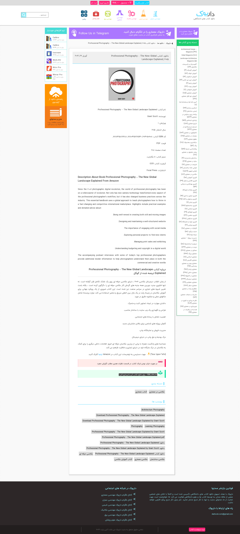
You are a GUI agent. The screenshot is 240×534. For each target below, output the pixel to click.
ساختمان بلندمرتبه (190, 158)
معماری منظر (192, 285)
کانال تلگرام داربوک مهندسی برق (120, 515)
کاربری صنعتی (192, 208)
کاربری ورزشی (192, 225)
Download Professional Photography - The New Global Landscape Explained (130, 415)
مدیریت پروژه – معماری (189, 238)
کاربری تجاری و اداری (190, 195)
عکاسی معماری (141, 459)
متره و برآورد (193, 231)
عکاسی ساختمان (157, 459)
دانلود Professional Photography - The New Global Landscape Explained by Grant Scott (125, 448)
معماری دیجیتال (191, 279)
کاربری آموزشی (192, 177)
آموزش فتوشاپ (191, 89)
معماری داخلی (192, 272)
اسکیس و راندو (192, 108)
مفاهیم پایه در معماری (189, 288)
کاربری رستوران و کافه (190, 199)
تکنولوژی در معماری (190, 132)
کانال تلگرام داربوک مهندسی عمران (119, 500)
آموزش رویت (192, 86)
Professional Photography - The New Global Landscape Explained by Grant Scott (128, 432)
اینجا (100, 354)
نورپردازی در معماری (190, 306)
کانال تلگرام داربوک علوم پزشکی (120, 520)
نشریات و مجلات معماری (189, 294)
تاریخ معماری (192, 123)
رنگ (195, 145)
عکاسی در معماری (191, 174)
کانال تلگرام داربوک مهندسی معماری (118, 495)
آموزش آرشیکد (192, 70)
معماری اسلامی (192, 257)
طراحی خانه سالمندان (190, 167)
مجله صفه (193, 234)
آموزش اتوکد (192, 73)
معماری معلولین (191, 282)
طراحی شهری (193, 171)
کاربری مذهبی (192, 215)
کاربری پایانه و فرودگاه (189, 190)
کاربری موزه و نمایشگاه (189, 221)
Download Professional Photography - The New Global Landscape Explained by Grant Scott (123, 421)
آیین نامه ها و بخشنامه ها (188, 102)
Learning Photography (154, 426)
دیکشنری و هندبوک (190, 142)
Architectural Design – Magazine (189, 50)
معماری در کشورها (191, 275)
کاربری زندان (193, 202)
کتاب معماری (141, 392)
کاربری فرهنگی (192, 212)
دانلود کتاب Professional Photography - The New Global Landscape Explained (129, 454)
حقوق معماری (192, 139)
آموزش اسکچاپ (191, 76)
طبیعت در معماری (191, 164)
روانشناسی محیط (191, 149)
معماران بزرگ (192, 253)
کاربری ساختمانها (191, 205)
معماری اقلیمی (192, 260)
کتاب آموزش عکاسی (123, 459)
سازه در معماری (192, 161)
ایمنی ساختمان (192, 111)
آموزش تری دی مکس (190, 80)
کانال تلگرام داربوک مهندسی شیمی (119, 505)
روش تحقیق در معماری (189, 152)
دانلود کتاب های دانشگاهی (204, 18)
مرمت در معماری (191, 247)
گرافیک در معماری (191, 228)
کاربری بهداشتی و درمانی (189, 184)
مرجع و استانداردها (191, 244)
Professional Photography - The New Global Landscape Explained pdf (133, 437)
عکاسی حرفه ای (86, 454)
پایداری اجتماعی (191, 120)
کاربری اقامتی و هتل (190, 180)
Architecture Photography (153, 410)
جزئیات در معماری (191, 136)
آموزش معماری (192, 93)
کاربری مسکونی (192, 218)
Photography (136, 426)
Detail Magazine (187, 55)
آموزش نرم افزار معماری (189, 96)
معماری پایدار (192, 269)
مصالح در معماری (191, 250)
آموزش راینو (193, 83)
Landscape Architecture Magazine (188, 59)
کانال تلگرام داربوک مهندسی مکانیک (118, 510)
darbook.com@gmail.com (222, 514)
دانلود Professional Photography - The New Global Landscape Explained (132, 443)
